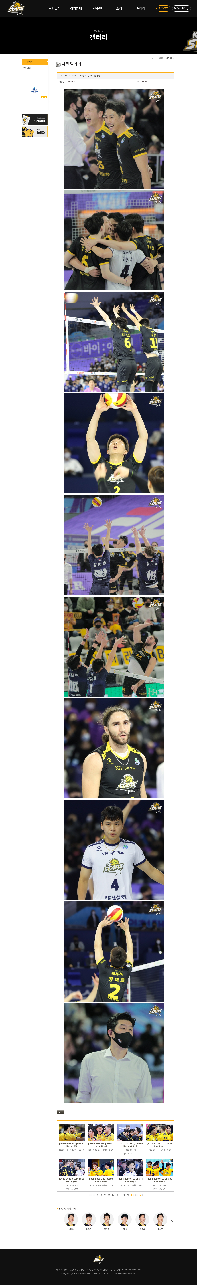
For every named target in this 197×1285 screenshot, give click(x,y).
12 (101, 1195)
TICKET (163, 8)
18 (124, 1195)
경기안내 (76, 8)
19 (128, 1195)
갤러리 (140, 8)
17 (121, 1195)
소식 (119, 8)
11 (98, 1195)
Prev (45, 97)
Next (42, 97)
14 (109, 1195)
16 (117, 1195)
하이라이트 (28, 68)
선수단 (97, 8)
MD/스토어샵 (181, 8)
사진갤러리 (28, 62)
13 (105, 1195)
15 (113, 1195)
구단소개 (54, 8)
